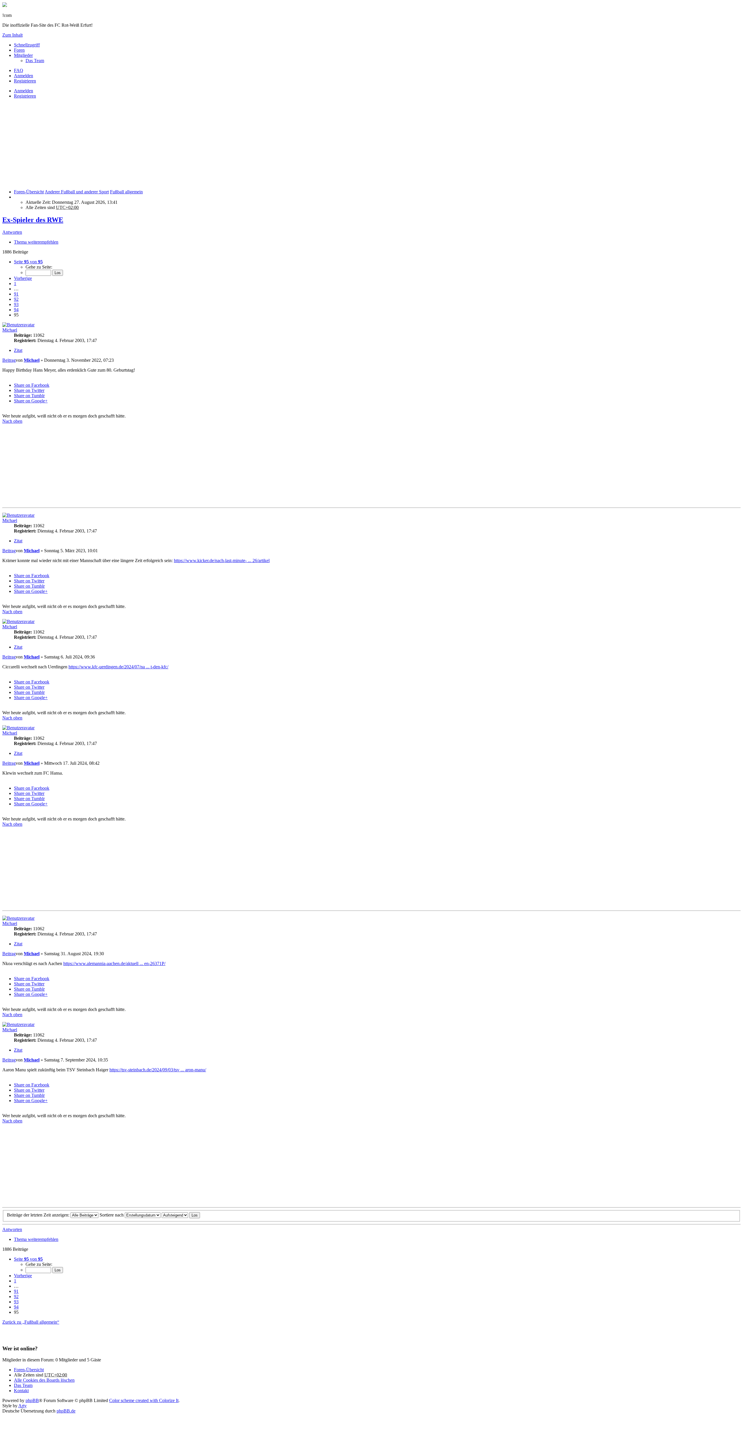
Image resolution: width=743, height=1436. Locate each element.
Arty (22, 1405)
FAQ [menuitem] (18, 70)
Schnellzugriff (27, 44)
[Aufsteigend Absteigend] (175, 1214)
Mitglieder (23, 55)
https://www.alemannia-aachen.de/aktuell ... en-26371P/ (114, 963)
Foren (19, 50)
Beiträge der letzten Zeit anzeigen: (39, 1214)
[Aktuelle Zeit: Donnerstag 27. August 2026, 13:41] (15, 197)
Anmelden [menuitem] (23, 75)
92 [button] (16, 299)
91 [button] (16, 293)
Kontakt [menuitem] (21, 1390)
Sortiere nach (112, 1214)
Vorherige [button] (23, 278)
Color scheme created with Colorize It (143, 1400)
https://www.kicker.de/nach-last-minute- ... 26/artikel (222, 560)
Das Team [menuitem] (35, 60)
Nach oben (12, 421)
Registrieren (25, 95)
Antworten (12, 232)
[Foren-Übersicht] (4, 5)
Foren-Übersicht (29, 1369)
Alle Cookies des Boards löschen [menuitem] (44, 1380)
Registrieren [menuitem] (25, 80)
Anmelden (23, 90)
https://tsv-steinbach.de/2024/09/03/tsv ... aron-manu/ (157, 1069)
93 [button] (16, 304)
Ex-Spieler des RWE (32, 220)
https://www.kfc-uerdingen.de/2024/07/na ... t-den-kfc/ (118, 666)
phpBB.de (66, 1410)
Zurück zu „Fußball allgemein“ (30, 1322)
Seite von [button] (28, 261)
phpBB (32, 1400)
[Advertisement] (176, 144)
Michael (9, 329)
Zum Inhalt (12, 35)
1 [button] (15, 283)
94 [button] (16, 309)
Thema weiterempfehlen (36, 242)
